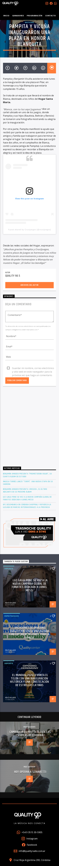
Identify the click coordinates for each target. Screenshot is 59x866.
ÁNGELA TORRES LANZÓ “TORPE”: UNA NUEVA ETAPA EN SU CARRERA (28, 483)
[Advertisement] (29, 427)
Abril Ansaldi (10, 602)
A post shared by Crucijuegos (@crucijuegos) (29, 229)
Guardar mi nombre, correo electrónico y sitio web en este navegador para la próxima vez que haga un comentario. (33, 368)
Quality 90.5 (12, 276)
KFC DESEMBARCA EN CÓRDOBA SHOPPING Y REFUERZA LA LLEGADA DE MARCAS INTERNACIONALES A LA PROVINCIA (27, 506)
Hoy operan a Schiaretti (30, 771)
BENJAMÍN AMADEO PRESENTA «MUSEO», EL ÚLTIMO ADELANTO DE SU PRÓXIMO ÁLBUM (25, 490)
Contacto (50, 15)
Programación (34, 15)
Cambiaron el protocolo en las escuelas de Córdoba (30, 734)
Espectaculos (11, 616)
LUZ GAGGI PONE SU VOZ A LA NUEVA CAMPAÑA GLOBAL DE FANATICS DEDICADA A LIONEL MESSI (27, 498)
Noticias (29, 22)
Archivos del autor (29, 285)
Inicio (6, 15)
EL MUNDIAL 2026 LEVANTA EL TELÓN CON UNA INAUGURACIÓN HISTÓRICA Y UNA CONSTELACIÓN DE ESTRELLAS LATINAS (29, 680)
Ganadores (18, 15)
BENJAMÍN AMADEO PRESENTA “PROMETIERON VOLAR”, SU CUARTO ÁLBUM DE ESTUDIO (27, 475)
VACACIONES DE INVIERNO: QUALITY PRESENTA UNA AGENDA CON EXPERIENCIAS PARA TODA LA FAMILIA (29, 632)
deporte (8, 568)
